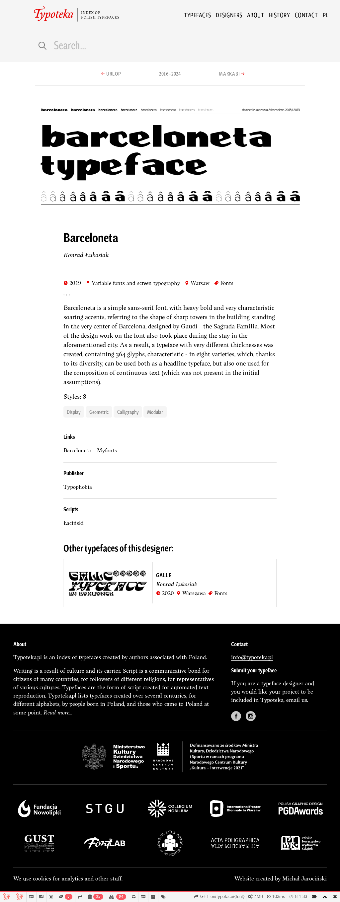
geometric (99, 411)
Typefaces (197, 15)
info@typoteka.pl (252, 656)
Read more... (57, 712)
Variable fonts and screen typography (133, 282)
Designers (229, 15)
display (74, 411)
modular (155, 411)
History (279, 15)
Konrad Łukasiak (86, 255)
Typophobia (77, 486)
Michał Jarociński (304, 878)
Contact (306, 15)
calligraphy (128, 411)
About (255, 15)
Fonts (223, 282)
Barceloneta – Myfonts (90, 450)
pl (326, 15)
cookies (42, 878)
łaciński (73, 523)
